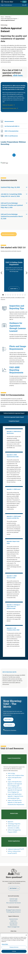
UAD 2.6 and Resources (11, 136)
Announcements (9, 121)
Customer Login (13, 899)
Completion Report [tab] (14, 421)
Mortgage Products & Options (13, 910)
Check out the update (7, 105)
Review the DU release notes (9, 108)
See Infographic (8, 725)
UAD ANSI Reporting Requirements (16, 370)
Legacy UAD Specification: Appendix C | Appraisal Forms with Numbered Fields (15, 796)
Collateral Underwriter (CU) (16, 849)
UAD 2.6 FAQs (11, 773)
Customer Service (13, 919)
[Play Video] (14, 155)
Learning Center (13, 923)
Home (2, 16)
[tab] (14, 187)
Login (24, 1)
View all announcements (8, 234)
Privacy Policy (5, 944)
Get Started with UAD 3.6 (12, 126)
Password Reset (13, 901)
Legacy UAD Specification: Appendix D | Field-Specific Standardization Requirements (16, 802)
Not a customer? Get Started (13, 902)
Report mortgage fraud (13, 927)
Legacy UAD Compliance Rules (16, 775)
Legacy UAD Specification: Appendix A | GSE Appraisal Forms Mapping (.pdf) (15, 784)
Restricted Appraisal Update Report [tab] (14, 417)
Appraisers (10, 821)
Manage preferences (14, 947)
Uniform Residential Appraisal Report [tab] (14, 413)
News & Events (13, 925)
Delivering (7, 16)
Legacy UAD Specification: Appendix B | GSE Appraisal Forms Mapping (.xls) (15, 790)
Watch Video (8, 719)
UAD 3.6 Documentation (11, 131)
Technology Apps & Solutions (13, 912)
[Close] (26, 935)
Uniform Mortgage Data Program (9, 18)
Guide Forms (13, 921)
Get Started (13, 888)
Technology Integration (14, 824)
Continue (14, 951)
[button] (2, 272)
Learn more (13, 288)
